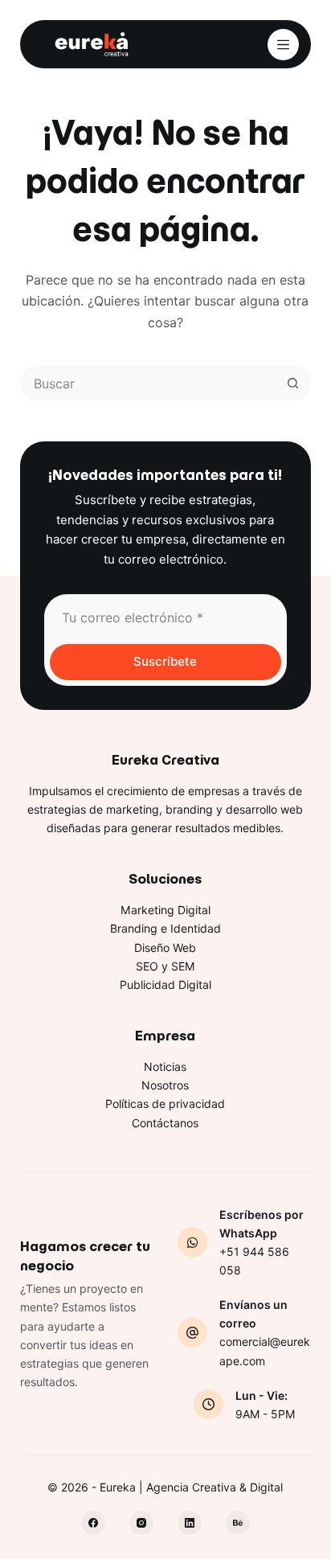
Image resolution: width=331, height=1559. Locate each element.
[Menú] (283, 44)
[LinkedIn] (190, 1523)
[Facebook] (93, 1523)
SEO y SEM (165, 966)
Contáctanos (165, 1123)
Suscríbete (165, 661)
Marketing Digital (165, 910)
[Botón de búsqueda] (292, 383)
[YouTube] (238, 1523)
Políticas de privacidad (165, 1103)
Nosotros (165, 1085)
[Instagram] (141, 1523)
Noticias (165, 1066)
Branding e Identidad (165, 928)
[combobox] (149, 383)
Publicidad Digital (165, 984)
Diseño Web (165, 947)
